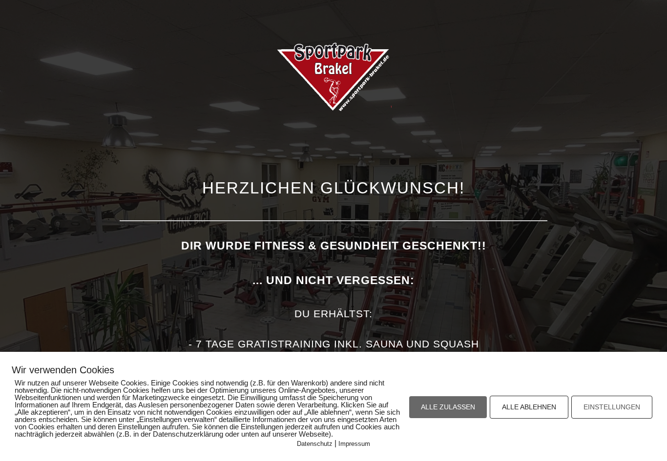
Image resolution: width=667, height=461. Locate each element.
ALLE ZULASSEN (448, 407)
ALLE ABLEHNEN (529, 407)
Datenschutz (315, 443)
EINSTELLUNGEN (612, 407)
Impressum (354, 443)
